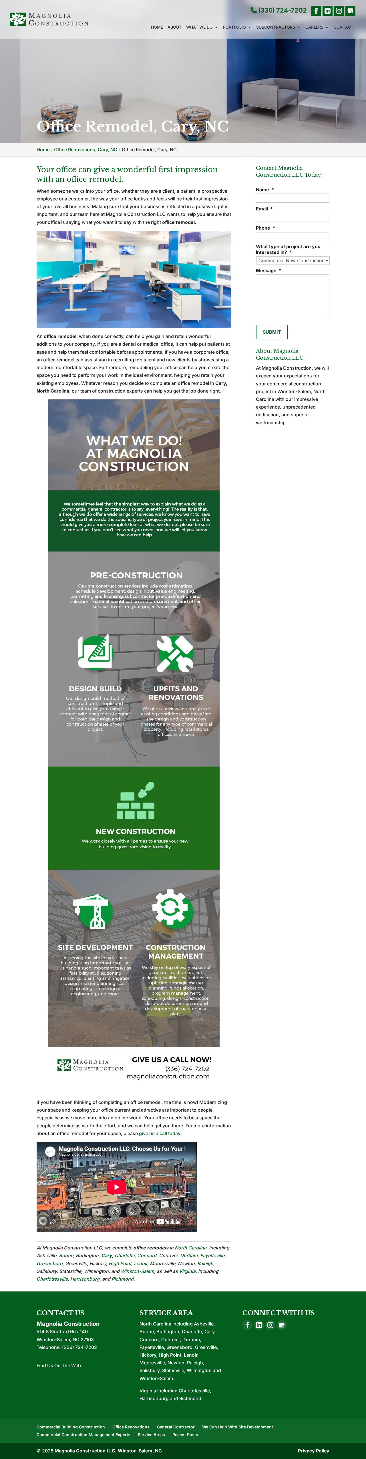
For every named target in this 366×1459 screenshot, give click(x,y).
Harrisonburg (85, 1279)
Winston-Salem (137, 1271)
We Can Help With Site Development (237, 1426)
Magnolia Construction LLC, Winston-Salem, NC (108, 1451)
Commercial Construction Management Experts (83, 1434)
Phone (265, 228)
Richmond (123, 1279)
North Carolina (190, 1248)
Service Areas (151, 1434)
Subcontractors (275, 27)
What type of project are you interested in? (288, 249)
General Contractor (176, 1426)
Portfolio (234, 27)
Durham (189, 1255)
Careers (314, 27)
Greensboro (50, 1263)
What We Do (199, 27)
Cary (106, 1255)
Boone (66, 1255)
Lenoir (140, 1263)
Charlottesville (52, 1279)
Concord (146, 1255)
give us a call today (159, 1133)
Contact (343, 27)
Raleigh (205, 1263)
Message (268, 270)
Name (265, 189)
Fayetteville (212, 1255)
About (175, 27)
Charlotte (125, 1255)
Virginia (187, 1271)
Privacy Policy (313, 1451)
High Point (120, 1263)
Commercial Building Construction (71, 1426)
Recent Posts (185, 1434)
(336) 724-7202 (282, 10)
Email (264, 209)
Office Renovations (131, 1426)
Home (157, 27)
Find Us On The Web (59, 1365)
